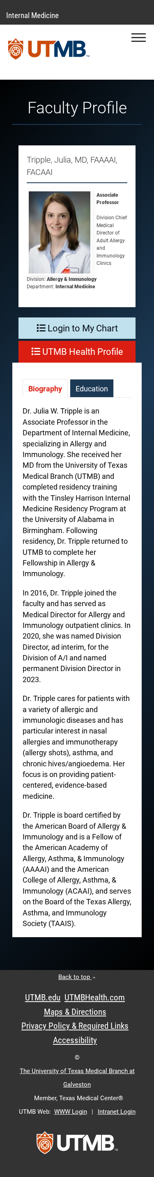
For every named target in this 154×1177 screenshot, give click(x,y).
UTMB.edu (42, 997)
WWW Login (70, 1111)
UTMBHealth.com (94, 997)
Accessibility (75, 1040)
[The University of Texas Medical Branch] (49, 52)
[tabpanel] (77, 671)
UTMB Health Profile (81, 352)
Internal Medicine (32, 15)
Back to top (75, 977)
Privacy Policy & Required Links (75, 1026)
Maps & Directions (75, 1012)
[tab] (45, 388)
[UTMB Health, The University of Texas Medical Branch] (77, 1145)
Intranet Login (117, 1111)
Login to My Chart (82, 328)
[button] (138, 37)
